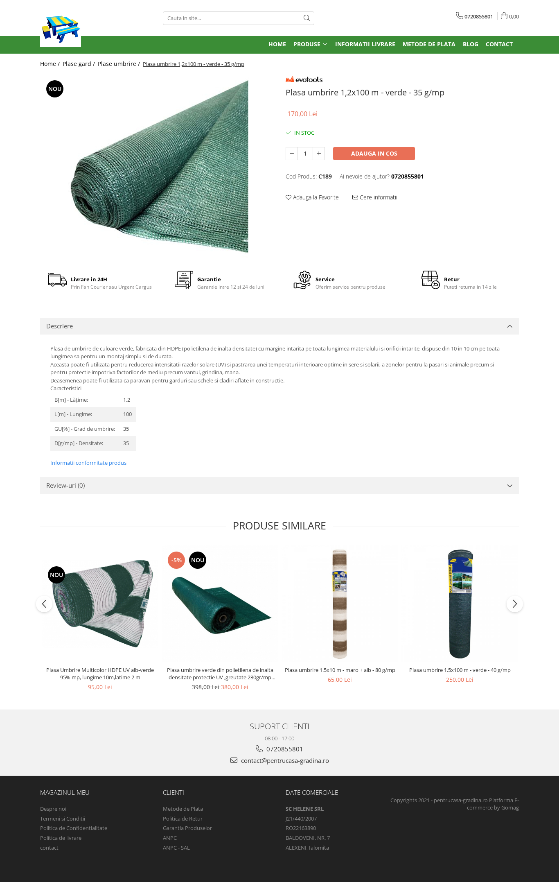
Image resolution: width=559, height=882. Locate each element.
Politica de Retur (183, 818)
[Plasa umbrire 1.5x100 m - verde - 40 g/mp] (459, 603)
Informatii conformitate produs (88, 462)
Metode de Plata (183, 808)
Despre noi (53, 808)
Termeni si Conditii (62, 818)
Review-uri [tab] (65, 485)
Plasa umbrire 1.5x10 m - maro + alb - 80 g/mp (340, 670)
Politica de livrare (60, 837)
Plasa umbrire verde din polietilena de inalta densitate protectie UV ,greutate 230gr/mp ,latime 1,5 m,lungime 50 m (220, 673)
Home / (50, 64)
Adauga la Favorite (315, 197)
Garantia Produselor (187, 828)
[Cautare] (307, 18)
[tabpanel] (156, 166)
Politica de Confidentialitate (73, 828)
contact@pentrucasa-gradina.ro (284, 760)
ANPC (170, 837)
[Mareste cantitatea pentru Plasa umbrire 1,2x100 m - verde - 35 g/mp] (319, 153)
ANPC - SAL (176, 847)
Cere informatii (377, 197)
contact (49, 847)
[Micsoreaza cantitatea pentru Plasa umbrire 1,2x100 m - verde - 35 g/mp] (292, 153)
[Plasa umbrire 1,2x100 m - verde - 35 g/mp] (156, 166)
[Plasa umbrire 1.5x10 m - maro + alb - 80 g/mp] (340, 603)
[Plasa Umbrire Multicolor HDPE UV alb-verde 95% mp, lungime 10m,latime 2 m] (100, 603)
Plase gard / (80, 64)
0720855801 (284, 749)
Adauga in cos (374, 153)
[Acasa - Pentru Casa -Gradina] (95, 26)
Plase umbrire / (120, 64)
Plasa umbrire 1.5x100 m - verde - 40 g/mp (460, 670)
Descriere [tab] (59, 326)
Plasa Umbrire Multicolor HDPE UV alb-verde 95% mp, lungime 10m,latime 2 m (100, 673)
